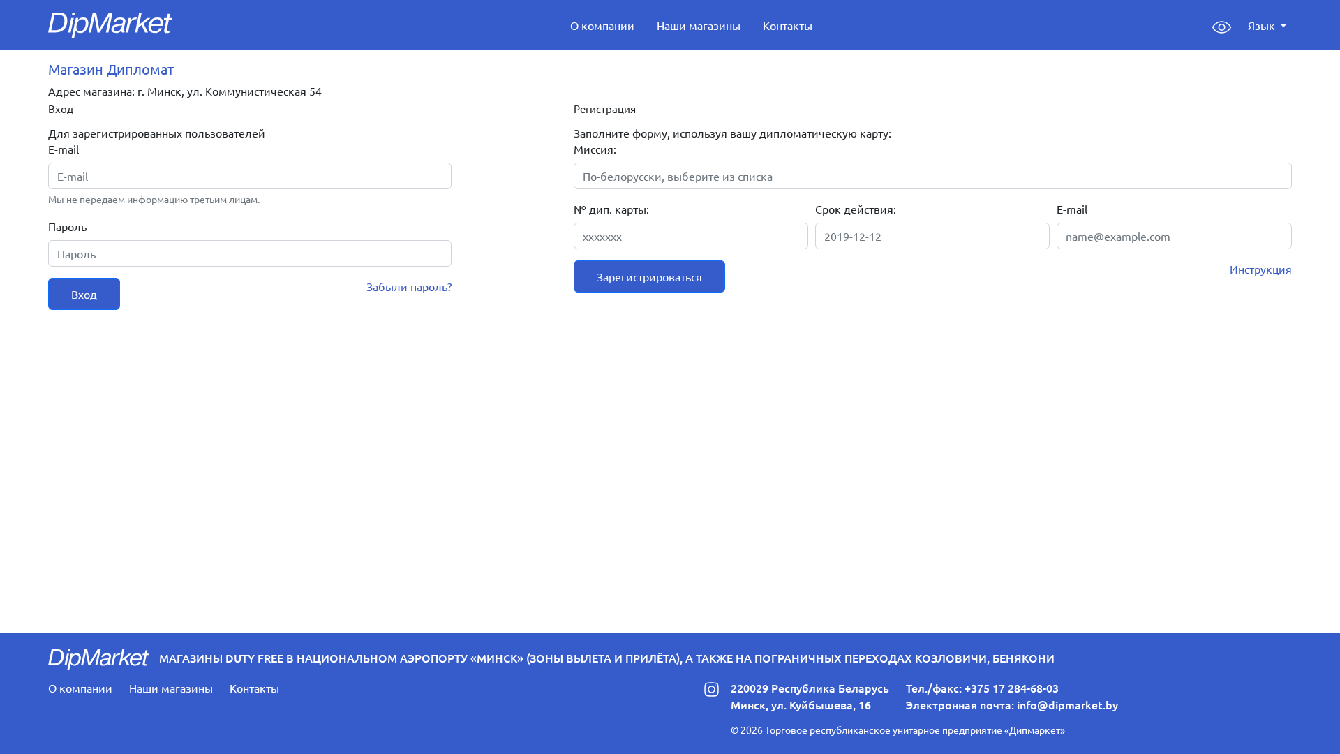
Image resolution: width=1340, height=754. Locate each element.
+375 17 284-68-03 (1012, 687)
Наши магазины (698, 25)
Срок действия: (855, 209)
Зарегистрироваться (649, 276)
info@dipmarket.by (1067, 704)
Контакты (787, 25)
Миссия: (595, 149)
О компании (602, 25)
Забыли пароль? (409, 286)
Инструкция (1261, 269)
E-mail (63, 149)
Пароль (67, 226)
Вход (84, 294)
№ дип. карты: (611, 209)
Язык (1263, 25)
